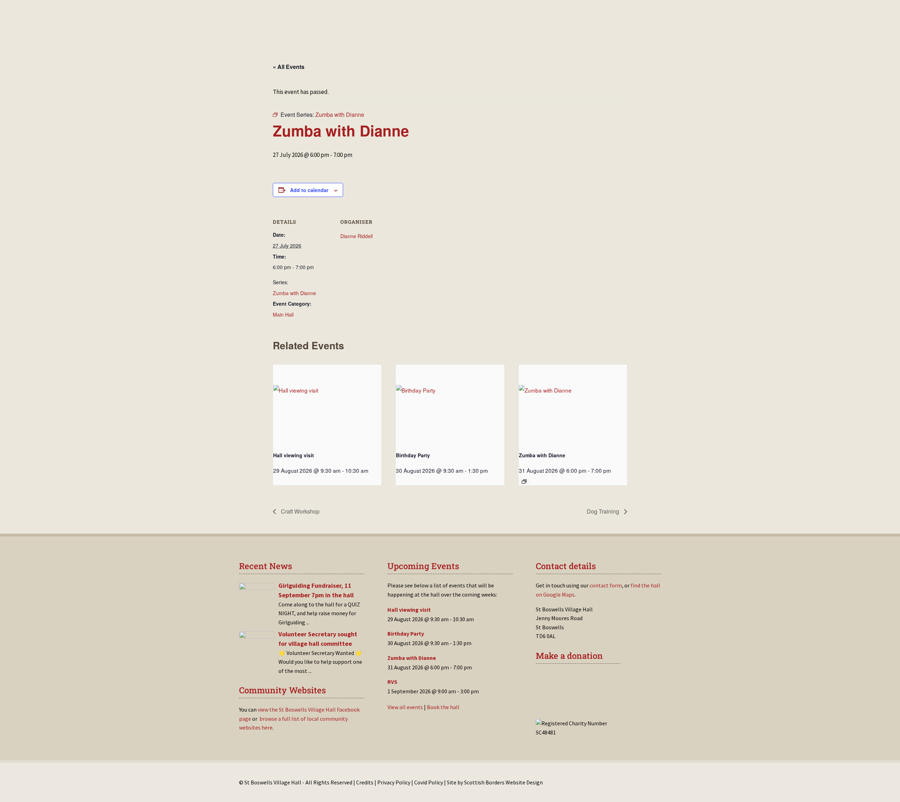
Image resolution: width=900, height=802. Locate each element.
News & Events (370, 34)
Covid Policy (428, 782)
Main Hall (283, 314)
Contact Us (544, 34)
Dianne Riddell (356, 236)
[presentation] (327, 405)
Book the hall (443, 707)
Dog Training (604, 511)
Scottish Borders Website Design (503, 782)
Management (413, 34)
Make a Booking (322, 34)
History (448, 34)
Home (288, 34)
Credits (364, 782)
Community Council (593, 34)
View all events (405, 707)
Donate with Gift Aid (576, 678)
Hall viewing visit (293, 455)
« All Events (288, 67)
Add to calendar (309, 189)
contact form (606, 585)
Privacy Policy (393, 782)
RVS (392, 681)
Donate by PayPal (572, 700)
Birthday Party (413, 455)
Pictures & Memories (494, 34)
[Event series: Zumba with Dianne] (524, 481)
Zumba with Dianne (294, 293)
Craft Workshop (299, 511)
